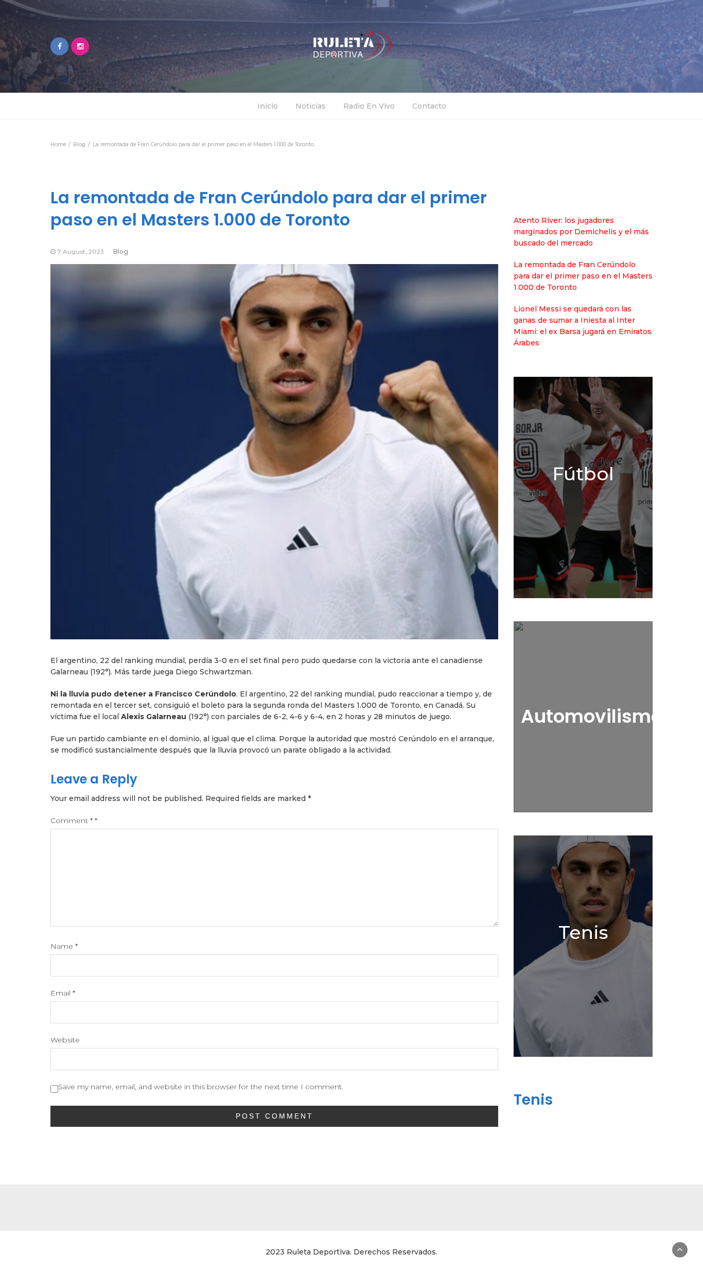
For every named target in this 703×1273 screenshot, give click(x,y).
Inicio (267, 106)
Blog (120, 251)
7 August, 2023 (80, 251)
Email (62, 993)
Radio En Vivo (369, 106)
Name (64, 946)
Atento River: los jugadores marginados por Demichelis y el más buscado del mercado (581, 232)
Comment (73, 820)
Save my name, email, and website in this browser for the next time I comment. (200, 1086)
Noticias (310, 106)
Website (65, 1039)
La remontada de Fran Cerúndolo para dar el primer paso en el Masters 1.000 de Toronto (583, 276)
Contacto (429, 106)
